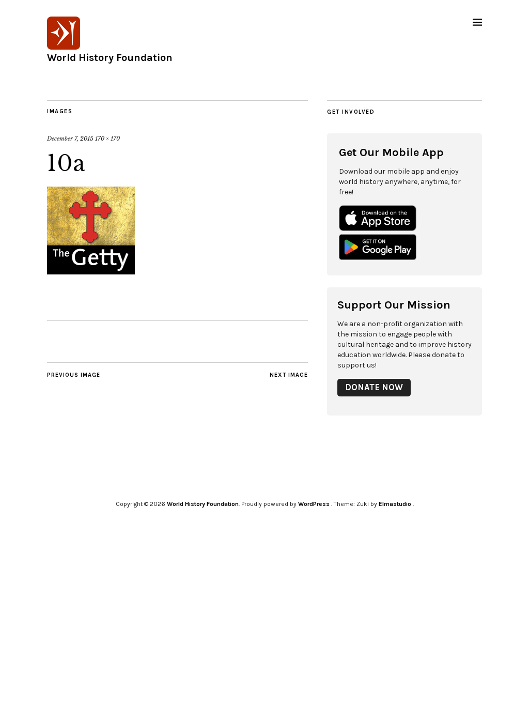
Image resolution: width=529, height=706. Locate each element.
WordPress (314, 504)
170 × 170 (107, 138)
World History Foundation (110, 58)
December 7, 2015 (70, 138)
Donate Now (374, 387)
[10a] (91, 271)
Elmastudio (395, 504)
